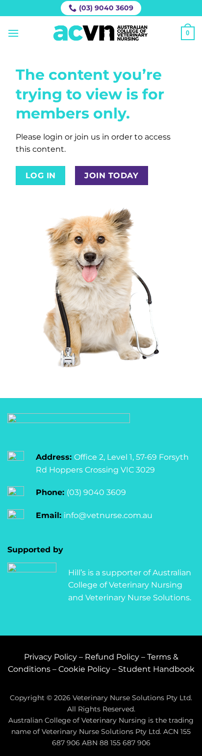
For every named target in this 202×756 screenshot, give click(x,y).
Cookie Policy (84, 669)
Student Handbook (156, 669)
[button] (13, 33)
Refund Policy (112, 657)
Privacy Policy (50, 657)
